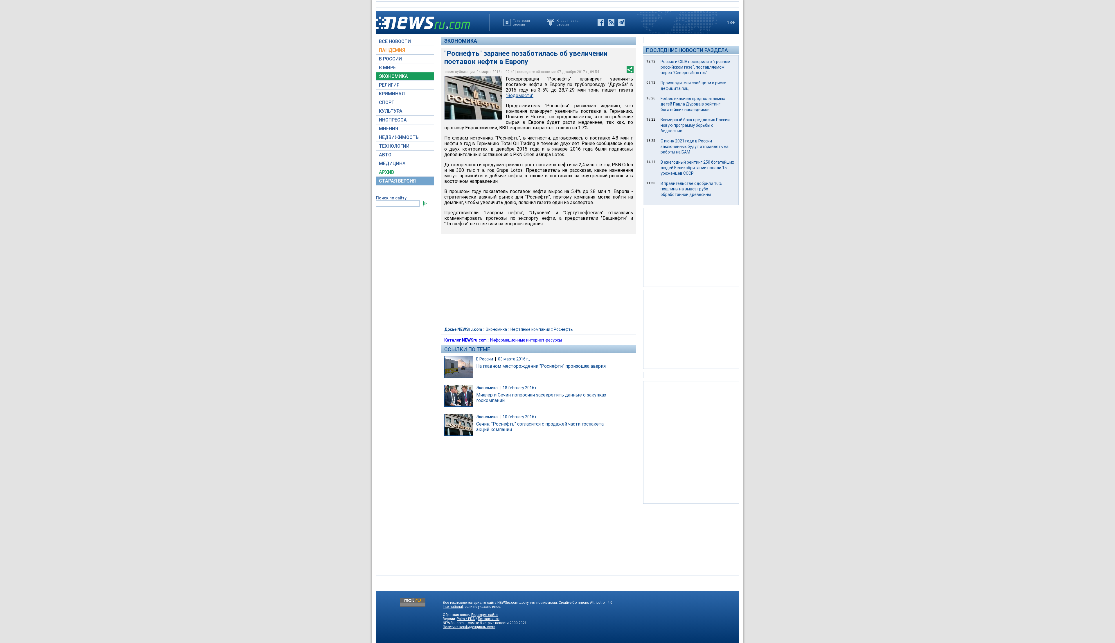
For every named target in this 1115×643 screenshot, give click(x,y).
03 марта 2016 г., (514, 359)
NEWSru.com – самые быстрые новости (476, 623)
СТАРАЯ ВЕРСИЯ (397, 181)
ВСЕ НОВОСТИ (395, 41)
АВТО (385, 155)
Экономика (460, 41)
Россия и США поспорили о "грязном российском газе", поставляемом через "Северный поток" (695, 67)
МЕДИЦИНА (392, 163)
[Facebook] (601, 22)
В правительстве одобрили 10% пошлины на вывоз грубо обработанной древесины (691, 189)
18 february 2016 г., (521, 387)
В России (484, 359)
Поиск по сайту (391, 198)
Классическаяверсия (568, 22)
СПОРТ (387, 102)
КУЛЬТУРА (390, 111)
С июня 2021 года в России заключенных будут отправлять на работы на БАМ (695, 146)
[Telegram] (621, 22)
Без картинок (488, 619)
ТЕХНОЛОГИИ (394, 146)
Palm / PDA (466, 619)
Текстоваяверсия (521, 22)
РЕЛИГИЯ (389, 85)
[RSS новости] (611, 22)
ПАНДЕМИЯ (392, 50)
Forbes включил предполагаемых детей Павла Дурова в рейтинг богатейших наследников (693, 104)
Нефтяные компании (530, 329)
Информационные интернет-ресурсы (526, 340)
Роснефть (563, 329)
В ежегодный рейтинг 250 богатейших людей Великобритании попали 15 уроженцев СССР (697, 168)
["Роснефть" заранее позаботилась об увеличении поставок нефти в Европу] (473, 98)
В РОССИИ (390, 59)
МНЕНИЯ (388, 128)
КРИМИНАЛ (392, 94)
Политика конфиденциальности (469, 627)
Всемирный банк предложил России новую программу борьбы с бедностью (695, 125)
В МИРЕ (387, 67)
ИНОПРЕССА (393, 120)
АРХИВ (386, 172)
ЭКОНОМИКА (393, 76)
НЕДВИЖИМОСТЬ (399, 137)
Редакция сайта (484, 615)
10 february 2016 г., (521, 417)
